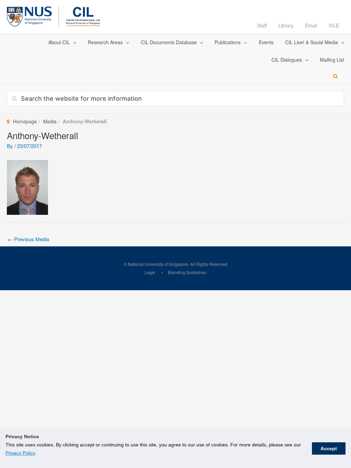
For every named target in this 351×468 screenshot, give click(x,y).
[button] (73, 42)
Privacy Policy (20, 453)
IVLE (334, 25)
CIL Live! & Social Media (311, 42)
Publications (228, 42)
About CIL (59, 42)
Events (266, 42)
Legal (150, 272)
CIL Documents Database (169, 42)
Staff (262, 25)
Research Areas (105, 42)
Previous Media (28, 239)
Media (50, 121)
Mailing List (332, 59)
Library (285, 25)
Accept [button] (328, 448)
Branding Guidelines (187, 272)
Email (311, 25)
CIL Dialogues (286, 59)
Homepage (25, 121)
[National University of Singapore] (29, 15)
